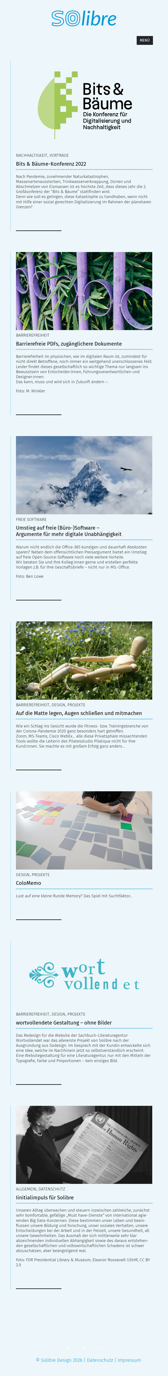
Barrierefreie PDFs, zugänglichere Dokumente (69, 344)
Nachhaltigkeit (31, 155)
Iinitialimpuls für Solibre (45, 1198)
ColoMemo (28, 883)
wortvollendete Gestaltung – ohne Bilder (64, 1023)
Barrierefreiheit (32, 335)
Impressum (129, 1360)
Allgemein (26, 1189)
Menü (145, 40)
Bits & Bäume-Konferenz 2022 (51, 164)
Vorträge (59, 155)
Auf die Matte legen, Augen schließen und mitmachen (79, 713)
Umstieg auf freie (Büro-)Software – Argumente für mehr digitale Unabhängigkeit (69, 531)
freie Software (31, 519)
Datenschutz (51, 1189)
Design (58, 704)
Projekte (76, 704)
